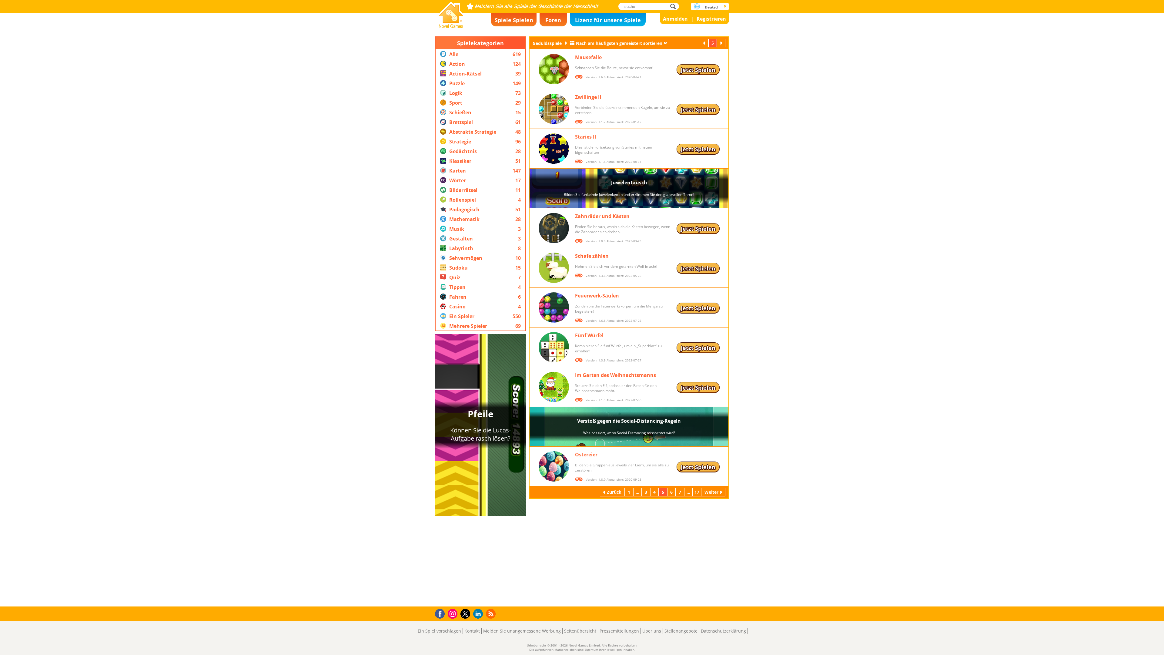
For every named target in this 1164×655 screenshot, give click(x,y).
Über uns (651, 631)
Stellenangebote (680, 631)
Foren (553, 20)
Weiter (721, 43)
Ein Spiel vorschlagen (439, 631)
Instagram (453, 613)
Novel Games (451, 13)
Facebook (441, 613)
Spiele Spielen (514, 20)
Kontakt (472, 631)
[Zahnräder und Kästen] (554, 228)
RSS (491, 613)
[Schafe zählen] (554, 268)
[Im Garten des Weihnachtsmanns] (554, 387)
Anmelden (675, 18)
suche (674, 6)
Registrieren (711, 18)
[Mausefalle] (554, 69)
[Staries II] (554, 148)
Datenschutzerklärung (723, 631)
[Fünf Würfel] (554, 347)
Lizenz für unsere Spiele (608, 20)
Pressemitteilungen (619, 631)
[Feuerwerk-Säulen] (554, 307)
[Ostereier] (554, 466)
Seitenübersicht (580, 631)
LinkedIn (479, 613)
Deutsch (712, 7)
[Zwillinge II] (554, 109)
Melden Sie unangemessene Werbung (522, 631)
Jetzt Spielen (698, 69)
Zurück (704, 43)
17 (696, 492)
